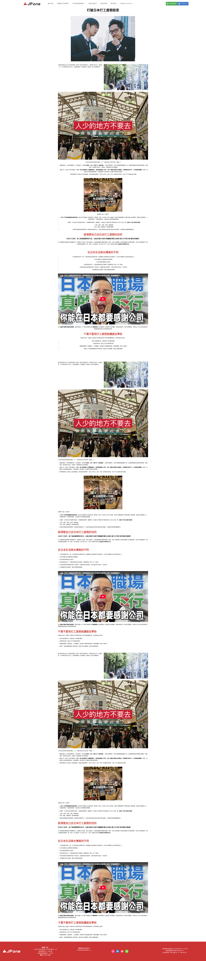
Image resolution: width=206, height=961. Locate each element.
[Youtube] (122, 951)
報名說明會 (103, 3)
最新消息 (50, 3)
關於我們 (113, 3)
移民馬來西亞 (93, 3)
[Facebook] (117, 951)
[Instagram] (113, 951)
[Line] (127, 951)
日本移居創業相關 (77, 3)
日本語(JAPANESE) (126, 3)
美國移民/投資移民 (63, 3)
